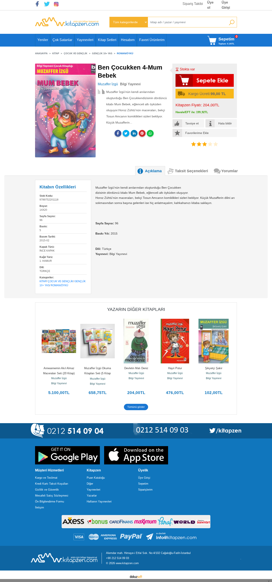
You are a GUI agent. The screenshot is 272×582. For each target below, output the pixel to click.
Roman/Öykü (59, 285)
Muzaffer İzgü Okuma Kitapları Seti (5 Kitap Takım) (98, 373)
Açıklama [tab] (153, 171)
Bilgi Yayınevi (59, 383)
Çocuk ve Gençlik (60, 281)
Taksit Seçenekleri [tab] (191, 171)
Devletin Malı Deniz (136, 368)
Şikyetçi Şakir (213, 368)
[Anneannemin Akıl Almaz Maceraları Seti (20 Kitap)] (59, 341)
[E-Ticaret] (136, 576)
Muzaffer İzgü (59, 378)
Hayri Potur (175, 368)
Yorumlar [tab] (229, 171)
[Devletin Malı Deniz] (136, 341)
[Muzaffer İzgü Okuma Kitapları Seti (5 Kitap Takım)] (97, 341)
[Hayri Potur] (175, 341)
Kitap (43, 281)
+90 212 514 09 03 (117, 558)
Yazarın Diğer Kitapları (136, 309)
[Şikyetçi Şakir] (213, 341)
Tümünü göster (136, 407)
